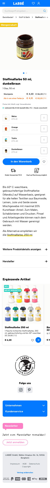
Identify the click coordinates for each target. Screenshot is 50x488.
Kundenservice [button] (14, 411)
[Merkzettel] (33, 3)
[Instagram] (21, 390)
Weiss (14, 116)
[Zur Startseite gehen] (18, 3)
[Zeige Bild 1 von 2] (23, 73)
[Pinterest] (29, 390)
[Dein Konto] (38, 3)
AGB (24, 464)
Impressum (15, 464)
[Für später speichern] (44, 161)
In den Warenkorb (21, 161)
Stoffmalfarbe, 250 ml (19, 234)
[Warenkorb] (44, 3)
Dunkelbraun (16, 149)
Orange (14, 127)
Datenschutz (34, 464)
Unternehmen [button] (13, 405)
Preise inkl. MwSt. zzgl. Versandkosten (17, 104)
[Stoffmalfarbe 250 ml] (23, 304)
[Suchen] (44, 11)
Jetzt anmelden (15, 442)
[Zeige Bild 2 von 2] (26, 73)
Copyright (26, 466)
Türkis (14, 138)
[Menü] (3, 3)
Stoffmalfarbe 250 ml (17, 327)
